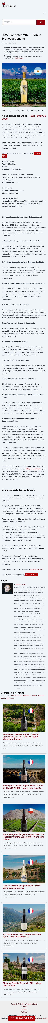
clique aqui (31, 575)
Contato (24, 1009)
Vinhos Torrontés (7, 698)
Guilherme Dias (20, 585)
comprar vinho (21, 1018)
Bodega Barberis (36, 569)
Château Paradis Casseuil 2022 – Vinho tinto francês (22, 984)
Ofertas (13, 696)
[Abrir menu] (44, 13)
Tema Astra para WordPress (36, 1018)
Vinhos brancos (38, 696)
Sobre (24, 1007)
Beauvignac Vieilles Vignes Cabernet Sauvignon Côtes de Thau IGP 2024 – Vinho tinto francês (21, 736)
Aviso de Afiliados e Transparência (24, 1004)
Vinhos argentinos (24, 696)
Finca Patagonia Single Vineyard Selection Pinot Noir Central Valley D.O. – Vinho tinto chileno (23, 836)
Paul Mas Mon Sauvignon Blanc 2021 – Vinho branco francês (21, 886)
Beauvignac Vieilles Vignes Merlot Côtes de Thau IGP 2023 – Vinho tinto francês (23, 786)
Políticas (24, 1012)
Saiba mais (19, 58)
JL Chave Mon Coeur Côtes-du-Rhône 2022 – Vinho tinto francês (22, 935)
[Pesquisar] (40, 22)
